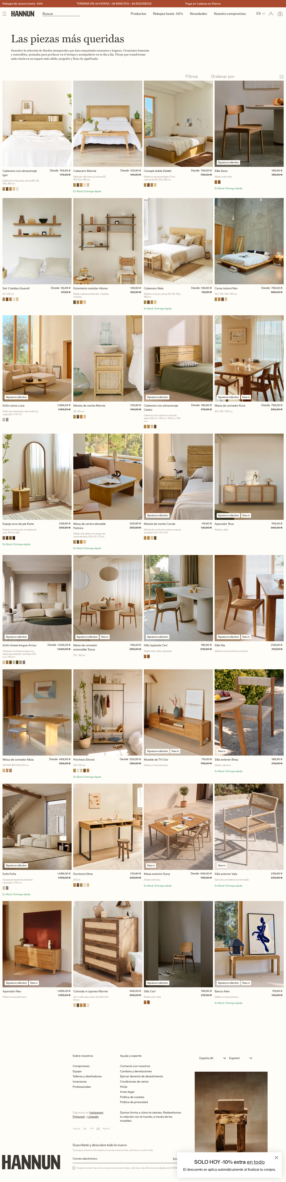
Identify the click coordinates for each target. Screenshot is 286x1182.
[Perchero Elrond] (107, 712)
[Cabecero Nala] (178, 241)
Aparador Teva (224, 523)
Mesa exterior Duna (157, 874)
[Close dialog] (276, 1157)
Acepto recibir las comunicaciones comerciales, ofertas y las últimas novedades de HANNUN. (129, 1168)
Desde (54, 170)
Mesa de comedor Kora (230, 405)
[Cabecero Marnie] (107, 124)
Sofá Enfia (9, 874)
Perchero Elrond (83, 759)
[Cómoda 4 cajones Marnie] (107, 944)
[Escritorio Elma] (107, 827)
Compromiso (81, 1066)
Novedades (198, 14)
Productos (138, 14)
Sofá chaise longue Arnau (19, 645)
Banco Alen (222, 991)
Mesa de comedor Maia (18, 759)
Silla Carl (149, 991)
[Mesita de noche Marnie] (107, 358)
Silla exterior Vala (226, 874)
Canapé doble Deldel (157, 171)
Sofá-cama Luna (13, 405)
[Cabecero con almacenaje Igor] (37, 124)
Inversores (80, 1081)
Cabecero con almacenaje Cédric (161, 407)
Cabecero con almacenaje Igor (20, 173)
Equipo (77, 1071)
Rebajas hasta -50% (168, 14)
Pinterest (79, 1116)
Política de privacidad (134, 1102)
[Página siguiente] (143, 1025)
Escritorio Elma (83, 874)
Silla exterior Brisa (226, 759)
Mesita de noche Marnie (89, 405)
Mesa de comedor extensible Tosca (85, 647)
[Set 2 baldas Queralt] (37, 241)
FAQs (123, 1086)
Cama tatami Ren (226, 288)
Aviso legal (127, 1091)
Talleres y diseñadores (87, 1076)
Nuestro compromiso (230, 14)
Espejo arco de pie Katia (18, 523)
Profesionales (82, 1086)
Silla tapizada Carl (155, 645)
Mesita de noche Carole (159, 523)
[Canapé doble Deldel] (178, 124)
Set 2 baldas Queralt (16, 288)
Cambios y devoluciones (136, 1071)
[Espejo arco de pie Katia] (37, 477)
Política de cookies (132, 1097)
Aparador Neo (12, 991)
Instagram (96, 1112)
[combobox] (213, 1058)
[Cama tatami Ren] (249, 241)
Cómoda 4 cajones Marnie (90, 991)
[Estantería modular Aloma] (107, 241)
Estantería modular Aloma (90, 288)
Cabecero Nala (154, 288)
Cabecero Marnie (84, 171)
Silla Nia (220, 645)
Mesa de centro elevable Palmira (89, 526)
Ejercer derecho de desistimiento (141, 1076)
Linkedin (93, 1116)
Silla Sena (221, 171)
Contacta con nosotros (135, 1066)
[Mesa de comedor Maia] (37, 712)
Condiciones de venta (134, 1081)
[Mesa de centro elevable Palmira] (107, 477)
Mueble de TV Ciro (156, 759)
